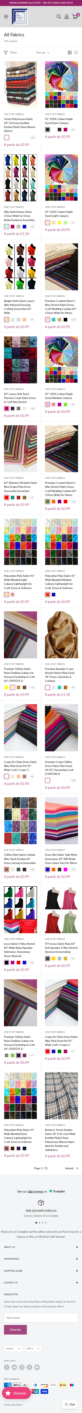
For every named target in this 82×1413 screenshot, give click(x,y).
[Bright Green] (65, 404)
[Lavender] (53, 687)
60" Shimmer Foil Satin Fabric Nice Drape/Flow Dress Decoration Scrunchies (20, 486)
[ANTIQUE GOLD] (6, 869)
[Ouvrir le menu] (6, 16)
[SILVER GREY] (18, 226)
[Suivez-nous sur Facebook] (7, 1367)
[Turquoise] (59, 687)
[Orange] (53, 869)
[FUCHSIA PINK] (12, 226)
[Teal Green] (12, 497)
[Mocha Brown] (6, 1148)
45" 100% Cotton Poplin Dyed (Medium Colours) (59, 396)
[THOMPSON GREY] (12, 137)
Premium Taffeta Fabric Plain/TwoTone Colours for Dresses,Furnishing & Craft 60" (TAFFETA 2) (19, 674)
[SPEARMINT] (6, 226)
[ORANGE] (53, 501)
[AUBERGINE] (18, 1055)
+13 (73, 319)
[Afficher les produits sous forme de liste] (76, 52)
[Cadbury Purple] (18, 1148)
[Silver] (18, 319)
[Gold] (53, 958)
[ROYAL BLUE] (24, 226)
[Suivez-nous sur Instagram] (22, 1367)
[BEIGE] (24, 408)
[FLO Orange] (47, 594)
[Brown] (18, 497)
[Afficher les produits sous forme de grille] (69, 52)
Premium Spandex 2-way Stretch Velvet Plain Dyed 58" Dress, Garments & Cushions (59, 674)
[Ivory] (47, 222)
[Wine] (59, 869)
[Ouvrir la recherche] (59, 16)
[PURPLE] (59, 501)
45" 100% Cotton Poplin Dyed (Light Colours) (59, 213)
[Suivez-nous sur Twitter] (14, 1367)
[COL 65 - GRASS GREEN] (65, 780)
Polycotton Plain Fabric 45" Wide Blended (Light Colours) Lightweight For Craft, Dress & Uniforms (19, 581)
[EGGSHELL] (12, 687)
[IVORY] (12, 776)
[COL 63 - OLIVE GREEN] (59, 780)
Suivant (69, 1168)
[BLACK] (65, 319)
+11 (32, 687)
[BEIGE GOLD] (59, 319)
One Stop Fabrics (14, 114)
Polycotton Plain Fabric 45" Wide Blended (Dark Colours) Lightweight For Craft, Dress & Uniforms (19, 1135)
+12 (73, 501)
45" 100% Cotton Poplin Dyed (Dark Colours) (59, 121)
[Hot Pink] (59, 404)
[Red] (6, 497)
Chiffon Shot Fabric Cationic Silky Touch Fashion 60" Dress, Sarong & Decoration (20, 858)
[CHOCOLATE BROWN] (24, 869)
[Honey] (47, 687)
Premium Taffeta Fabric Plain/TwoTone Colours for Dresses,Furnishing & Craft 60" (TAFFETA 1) (19, 1042)
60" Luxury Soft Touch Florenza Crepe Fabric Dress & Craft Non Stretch (20, 398)
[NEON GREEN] (47, 501)
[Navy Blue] (24, 1148)
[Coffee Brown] (12, 1148)
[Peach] (24, 319)
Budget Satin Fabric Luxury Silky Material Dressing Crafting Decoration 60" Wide (19, 306)
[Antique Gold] (24, 497)
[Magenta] (65, 869)
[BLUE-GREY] (18, 869)
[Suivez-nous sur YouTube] (37, 1367)
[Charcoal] (47, 958)
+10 (73, 780)
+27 (73, 869)
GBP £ (30, 1348)
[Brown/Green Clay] (53, 129)
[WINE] (12, 408)
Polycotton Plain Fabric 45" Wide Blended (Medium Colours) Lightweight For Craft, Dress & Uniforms (60, 581)
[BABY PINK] (47, 319)
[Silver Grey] (59, 958)
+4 (72, 222)
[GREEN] (59, 1051)
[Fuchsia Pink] (65, 129)
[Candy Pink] (47, 404)
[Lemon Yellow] (59, 222)
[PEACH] (18, 776)
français (10, 1348)
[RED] (65, 501)
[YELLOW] (6, 687)
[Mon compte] (67, 16)
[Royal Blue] (53, 594)
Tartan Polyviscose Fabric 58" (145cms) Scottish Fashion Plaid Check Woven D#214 (19, 125)
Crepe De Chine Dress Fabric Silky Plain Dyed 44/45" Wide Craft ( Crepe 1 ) (20, 765)
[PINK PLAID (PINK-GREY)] (24, 137)
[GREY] (18, 408)
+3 (72, 958)
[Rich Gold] (65, 687)
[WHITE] (6, 776)
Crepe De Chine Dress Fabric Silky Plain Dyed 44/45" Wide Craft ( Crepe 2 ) (61, 1040)
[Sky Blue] (12, 319)
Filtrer (13, 52)
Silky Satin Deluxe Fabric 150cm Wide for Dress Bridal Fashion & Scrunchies (19, 215)
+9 (31, 319)
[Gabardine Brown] (59, 129)
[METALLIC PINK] (24, 1055)
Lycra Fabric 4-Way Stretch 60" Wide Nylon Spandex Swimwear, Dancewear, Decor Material (19, 949)
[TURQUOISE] (53, 319)
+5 (72, 129)
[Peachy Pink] (53, 404)
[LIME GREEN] (12, 1055)
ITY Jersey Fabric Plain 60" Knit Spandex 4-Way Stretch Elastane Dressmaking (61, 947)
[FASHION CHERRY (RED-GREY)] (18, 137)
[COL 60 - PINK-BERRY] (47, 780)
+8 (72, 404)
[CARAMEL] (24, 687)
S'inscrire (15, 1329)
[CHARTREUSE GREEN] (65, 958)
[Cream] (53, 222)
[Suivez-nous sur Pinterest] (29, 1367)
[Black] (6, 962)
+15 (32, 137)
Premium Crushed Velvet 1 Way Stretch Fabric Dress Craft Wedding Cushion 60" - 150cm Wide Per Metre (61, 306)
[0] (74, 16)
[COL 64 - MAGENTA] (53, 780)
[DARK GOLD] (18, 687)
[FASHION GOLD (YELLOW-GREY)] (6, 137)
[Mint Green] (65, 222)
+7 (31, 1055)
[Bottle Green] (47, 129)
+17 (32, 226)
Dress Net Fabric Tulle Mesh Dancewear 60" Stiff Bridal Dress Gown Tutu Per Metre (61, 858)
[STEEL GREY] (6, 1055)
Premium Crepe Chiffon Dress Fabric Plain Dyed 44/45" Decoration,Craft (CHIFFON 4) (59, 767)
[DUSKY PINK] (24, 776)
